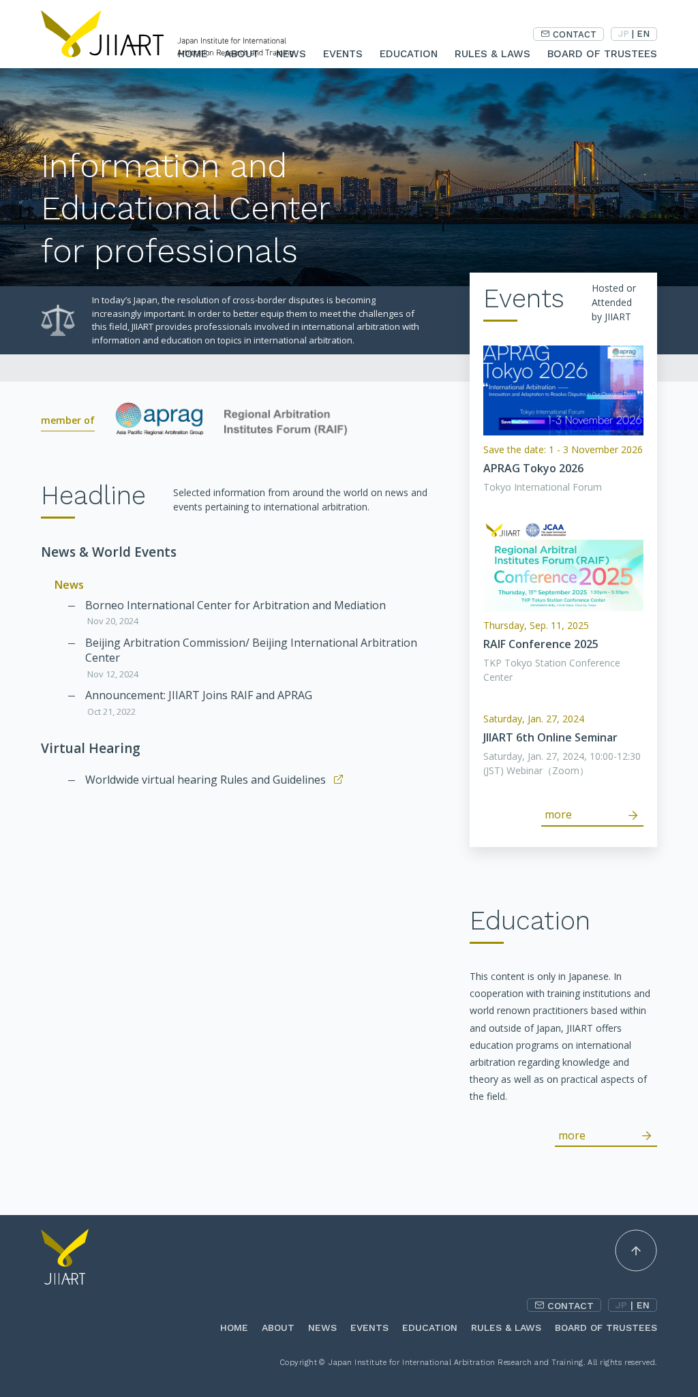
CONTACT (574, 34)
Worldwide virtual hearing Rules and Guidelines (205, 779)
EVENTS (343, 54)
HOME (234, 1327)
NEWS (322, 1327)
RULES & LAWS (492, 54)
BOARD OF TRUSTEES (602, 54)
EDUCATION (409, 54)
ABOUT (278, 1327)
